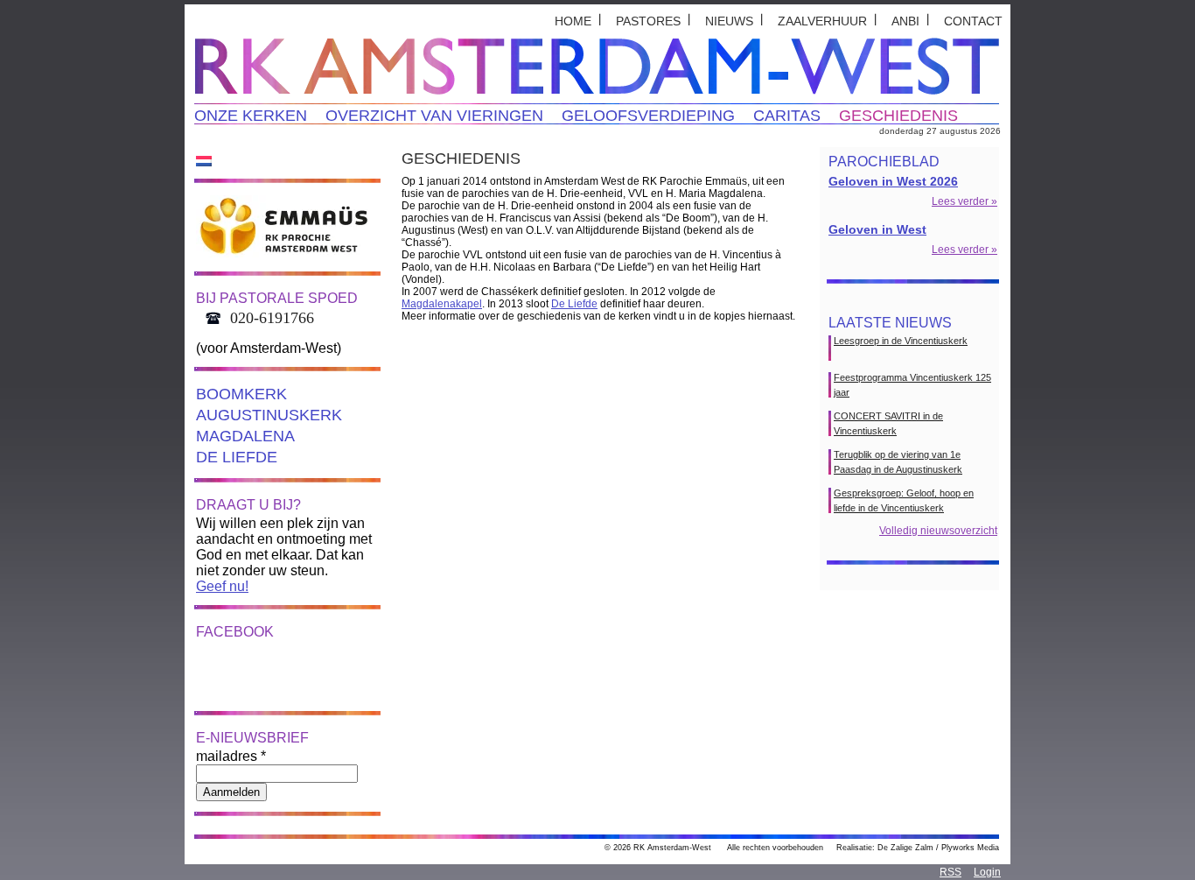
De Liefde (236, 457)
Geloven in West (877, 229)
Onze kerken (250, 115)
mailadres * (231, 756)
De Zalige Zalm (905, 847)
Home (573, 21)
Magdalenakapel (442, 304)
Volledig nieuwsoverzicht (938, 530)
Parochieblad (884, 161)
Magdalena (245, 436)
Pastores (648, 21)
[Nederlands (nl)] (204, 160)
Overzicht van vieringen (434, 115)
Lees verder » (964, 201)
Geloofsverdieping (648, 115)
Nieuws (729, 21)
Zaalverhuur (822, 21)
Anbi (905, 21)
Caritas (787, 115)
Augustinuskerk (269, 415)
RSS (950, 872)
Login (987, 872)
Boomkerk (241, 394)
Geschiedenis (898, 115)
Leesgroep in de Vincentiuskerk (901, 340)
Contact (973, 21)
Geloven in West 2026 (893, 181)
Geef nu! (222, 586)
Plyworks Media (970, 847)
